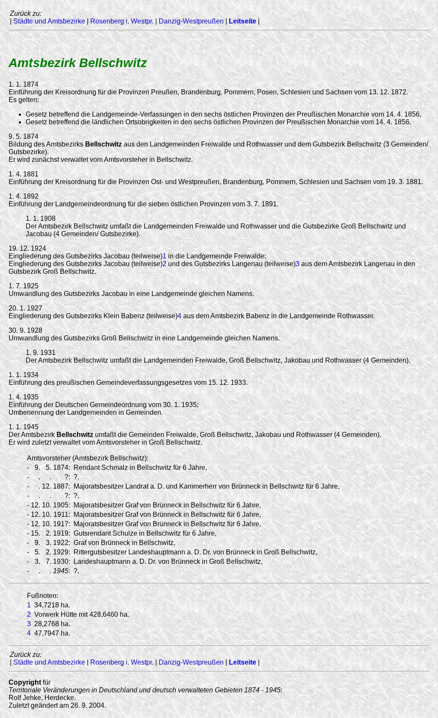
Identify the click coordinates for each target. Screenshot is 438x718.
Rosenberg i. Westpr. (122, 21)
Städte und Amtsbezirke (49, 21)
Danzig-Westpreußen (191, 21)
